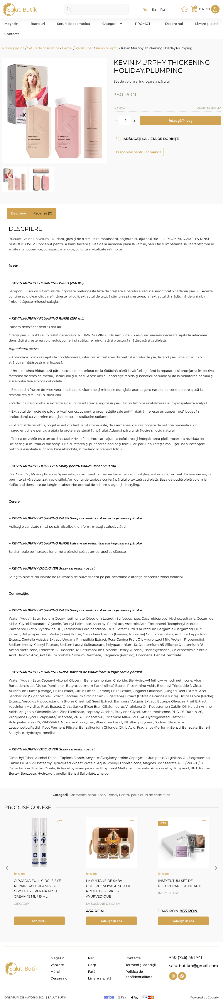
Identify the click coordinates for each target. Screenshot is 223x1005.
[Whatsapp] (182, 976)
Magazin (11, 24)
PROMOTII (144, 24)
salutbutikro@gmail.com (193, 965)
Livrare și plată (207, 24)
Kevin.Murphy (107, 48)
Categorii (109, 24)
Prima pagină (13, 48)
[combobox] (96, 9)
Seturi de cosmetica (73, 24)
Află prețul (39, 921)
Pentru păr (84, 48)
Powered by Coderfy (204, 997)
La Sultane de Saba (103, 904)
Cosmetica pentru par (87, 795)
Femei (67, 48)
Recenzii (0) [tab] (42, 213)
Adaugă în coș (181, 120)
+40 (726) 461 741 (185, 957)
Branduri (38, 24)
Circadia (21, 904)
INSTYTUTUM (168, 893)
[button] (7, 868)
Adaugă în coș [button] (111, 921)
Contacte (12, 34)
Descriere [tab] (18, 213)
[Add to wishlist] (118, 139)
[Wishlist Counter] (185, 9)
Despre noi (174, 24)
